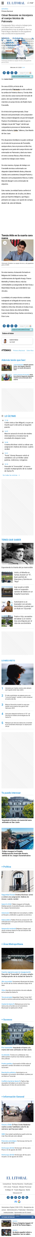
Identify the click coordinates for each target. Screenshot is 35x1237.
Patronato (16, 89)
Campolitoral (7, 1184)
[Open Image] (5, 41)
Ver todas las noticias (10, 475)
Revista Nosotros (17, 1184)
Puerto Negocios (19, 1190)
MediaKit (17, 1215)
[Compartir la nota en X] (8, 73)
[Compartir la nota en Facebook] (4, 73)
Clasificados (28, 1184)
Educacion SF (17, 1193)
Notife (28, 1190)
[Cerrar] (31, 76)
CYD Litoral (7, 1187)
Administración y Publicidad (16, 1210)
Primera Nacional (19, 350)
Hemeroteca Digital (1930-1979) (12, 1207)
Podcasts (15, 1187)
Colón (16, 130)
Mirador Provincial (25, 1187)
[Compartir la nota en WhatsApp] (12, 73)
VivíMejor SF (9, 1190)
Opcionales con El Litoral (22, 1212)
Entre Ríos (30, 350)
